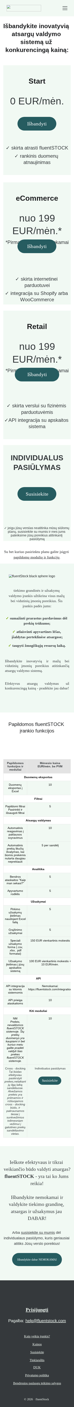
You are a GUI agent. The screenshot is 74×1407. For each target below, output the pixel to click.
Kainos (37, 1344)
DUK (37, 1367)
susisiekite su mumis (38, 1233)
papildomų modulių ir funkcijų (36, 557)
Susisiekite (37, 494)
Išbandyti (37, 374)
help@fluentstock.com (45, 1320)
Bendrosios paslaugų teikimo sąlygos (37, 1383)
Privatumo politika (37, 1375)
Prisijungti (37, 1309)
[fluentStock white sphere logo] (37, 1298)
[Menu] (64, 8)
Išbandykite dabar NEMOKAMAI (37, 1259)
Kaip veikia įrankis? (37, 1336)
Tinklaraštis (37, 1360)
